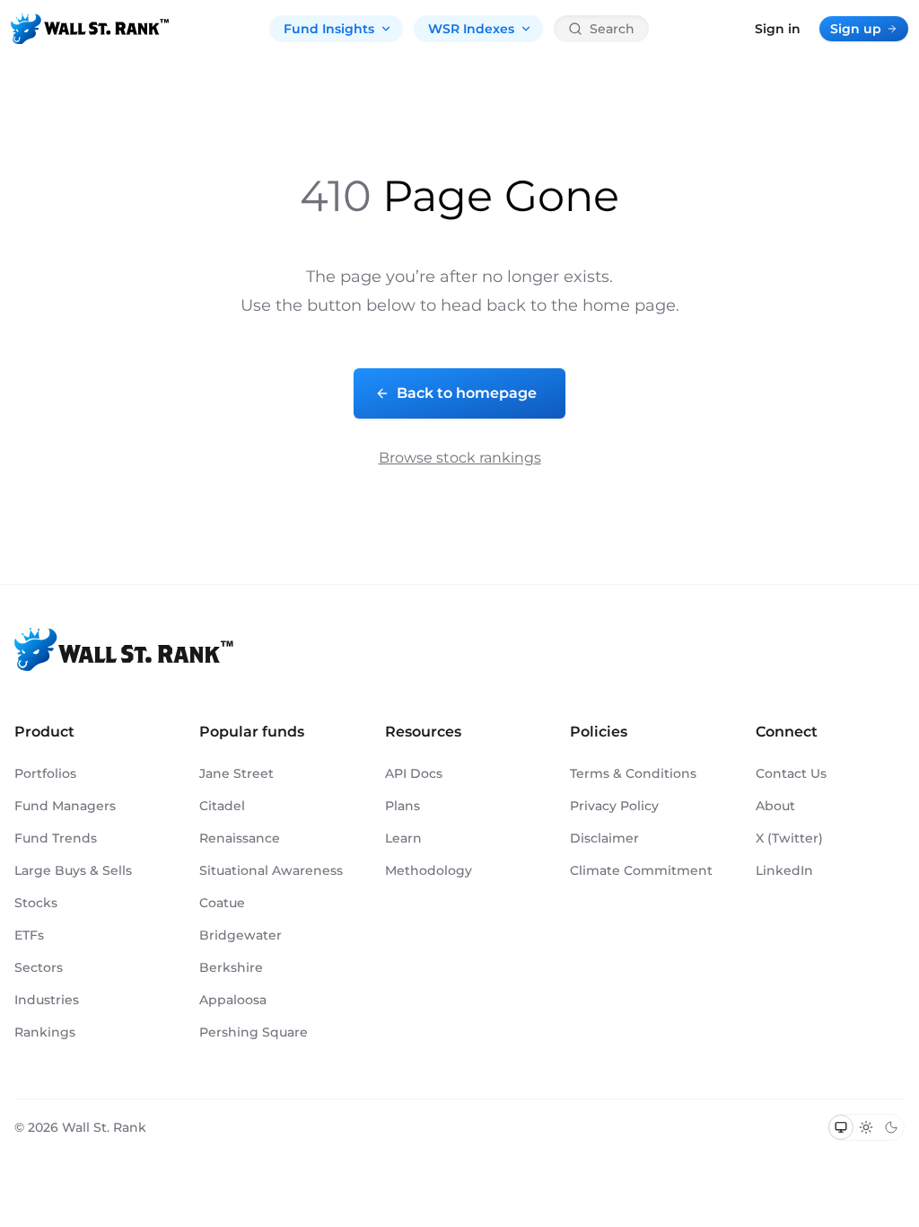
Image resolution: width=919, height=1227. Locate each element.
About (775, 806)
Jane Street (236, 773)
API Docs (413, 773)
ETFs (29, 935)
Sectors (38, 967)
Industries (46, 1000)
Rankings (44, 1032)
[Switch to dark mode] (891, 1127)
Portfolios (45, 773)
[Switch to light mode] (866, 1127)
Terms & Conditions (633, 773)
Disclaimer (604, 838)
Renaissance (239, 838)
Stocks (35, 903)
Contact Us (791, 773)
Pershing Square (253, 1032)
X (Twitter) (789, 838)
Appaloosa (233, 1000)
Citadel (222, 806)
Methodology (428, 870)
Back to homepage (467, 393)
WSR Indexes (471, 29)
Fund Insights (329, 29)
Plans (402, 806)
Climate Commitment (641, 870)
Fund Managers (65, 806)
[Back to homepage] (90, 28)
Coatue (222, 903)
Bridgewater (240, 935)
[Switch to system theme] (840, 1127)
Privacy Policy (614, 806)
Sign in (778, 29)
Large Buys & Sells (73, 870)
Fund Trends (55, 838)
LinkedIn (784, 870)
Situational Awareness (271, 870)
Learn (403, 838)
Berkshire (231, 967)
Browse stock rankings (460, 457)
